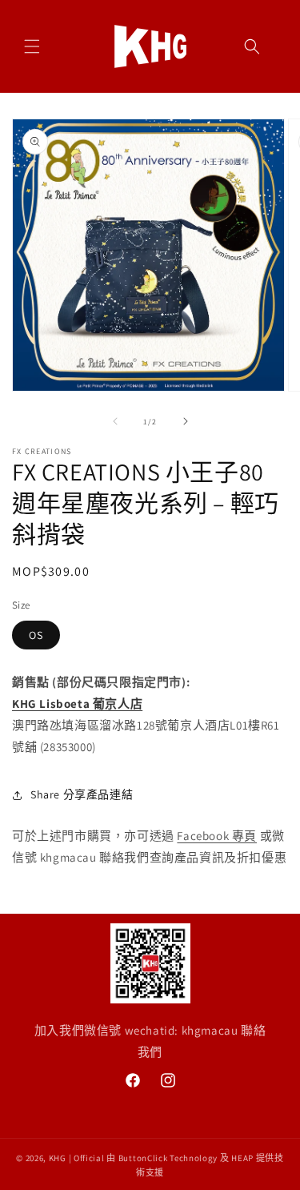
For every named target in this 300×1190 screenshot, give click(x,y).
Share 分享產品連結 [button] (81, 794)
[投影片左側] (115, 421)
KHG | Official (77, 1158)
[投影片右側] (185, 421)
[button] (32, 46)
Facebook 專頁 (217, 835)
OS (36, 635)
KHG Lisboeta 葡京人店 (77, 703)
